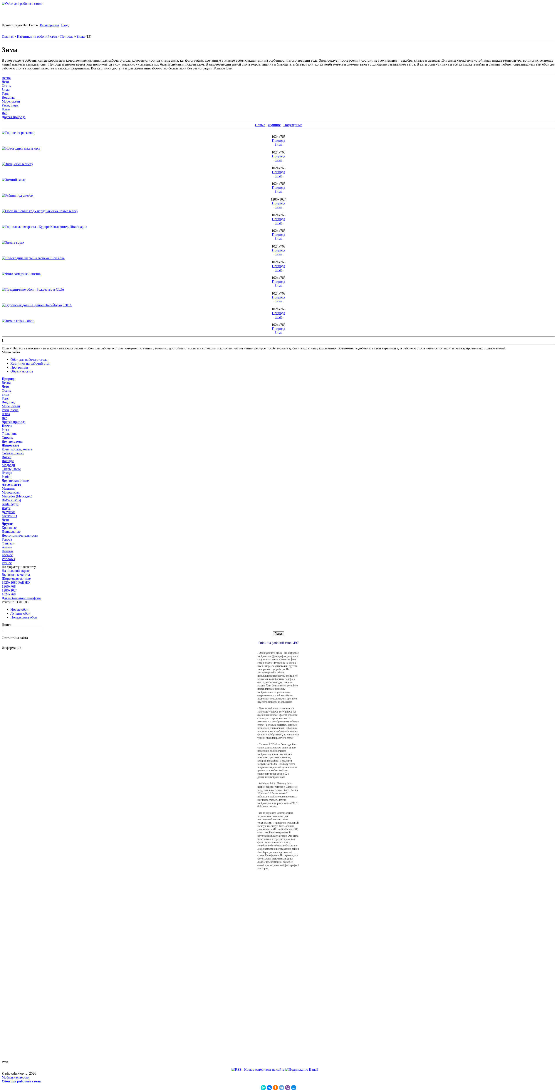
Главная (7, 36)
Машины (8, 488)
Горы (5, 93)
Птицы (7, 473)
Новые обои (19, 609)
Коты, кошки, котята (17, 449)
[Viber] (287, 1087)
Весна (6, 78)
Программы (19, 367)
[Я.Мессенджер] (263, 1087)
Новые (260, 125)
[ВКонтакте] (269, 1087)
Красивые (9, 527)
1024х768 (9, 594)
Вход (65, 25)
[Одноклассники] (275, 1087)
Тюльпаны (9, 433)
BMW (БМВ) (11, 500)
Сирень (7, 437)
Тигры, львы (11, 469)
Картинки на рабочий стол (37, 36)
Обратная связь (21, 371)
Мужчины (9, 516)
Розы (5, 429)
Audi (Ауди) (10, 504)
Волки (6, 457)
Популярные (293, 125)
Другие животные (15, 480)
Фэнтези (8, 543)
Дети (5, 520)
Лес (4, 113)
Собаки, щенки (13, 453)
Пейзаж (7, 551)
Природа (66, 36)
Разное (7, 563)
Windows (8, 559)
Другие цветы (12, 441)
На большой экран (15, 571)
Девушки (8, 512)
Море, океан (11, 101)
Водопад (8, 97)
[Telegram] (281, 1087)
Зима (278, 144)
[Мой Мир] (293, 1087)
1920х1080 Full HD (16, 582)
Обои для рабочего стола (28, 359)
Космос (7, 555)
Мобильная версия (15, 1077)
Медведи (8, 465)
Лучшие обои (20, 613)
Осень (6, 86)
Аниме (7, 547)
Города (7, 539)
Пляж (6, 109)
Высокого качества (16, 574)
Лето (5, 82)
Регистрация (49, 25)
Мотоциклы (11, 492)
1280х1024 (9, 590)
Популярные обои (23, 617)
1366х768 (9, 586)
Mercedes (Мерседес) (17, 496)
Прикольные (11, 531)
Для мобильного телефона (21, 598)
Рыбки (7, 477)
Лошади (8, 461)
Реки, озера (10, 105)
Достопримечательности (20, 535)
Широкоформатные (16, 578)
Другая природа (13, 117)
